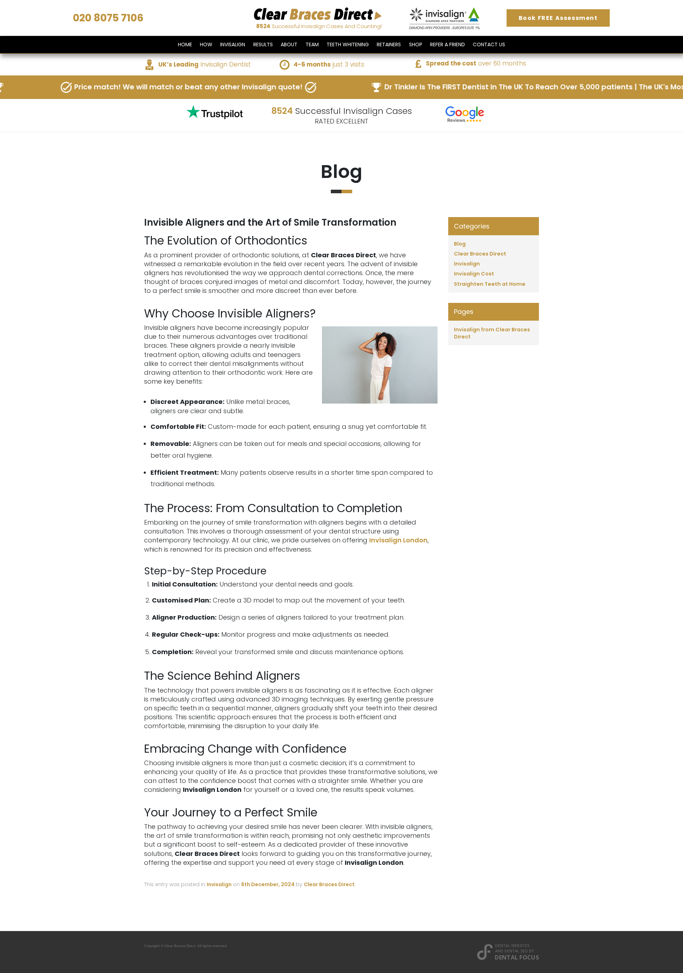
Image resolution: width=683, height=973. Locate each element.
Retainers (389, 44)
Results (263, 44)
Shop (415, 44)
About (289, 44)
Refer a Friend (447, 44)
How (206, 44)
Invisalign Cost (474, 273)
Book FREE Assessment (558, 18)
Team (312, 44)
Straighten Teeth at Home (489, 284)
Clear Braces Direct (329, 884)
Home (185, 44)
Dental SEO (516, 950)
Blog (460, 243)
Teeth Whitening (348, 44)
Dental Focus (517, 957)
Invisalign (232, 44)
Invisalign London (398, 540)
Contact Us (489, 44)
